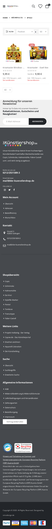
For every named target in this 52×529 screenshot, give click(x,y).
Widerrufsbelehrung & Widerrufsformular (22, 393)
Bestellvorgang (11, 412)
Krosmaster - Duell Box (37, 67)
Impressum (10, 417)
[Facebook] (14, 190)
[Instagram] (5, 190)
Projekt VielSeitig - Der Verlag (17, 332)
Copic (7, 281)
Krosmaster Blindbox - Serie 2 (14, 67)
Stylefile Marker (11, 300)
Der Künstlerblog (12, 351)
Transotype (10, 314)
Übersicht (9, 203)
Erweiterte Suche (12, 374)
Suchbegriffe (10, 370)
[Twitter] (9, 190)
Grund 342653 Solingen (13, 232)
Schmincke (9, 286)
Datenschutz (10, 407)
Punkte (11, 61)
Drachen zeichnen (12, 342)
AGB (7, 389)
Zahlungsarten (11, 403)
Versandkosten (9, 80)
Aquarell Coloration (13, 346)
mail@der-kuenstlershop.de (19, 244)
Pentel (7, 304)
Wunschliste (10, 217)
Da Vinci (8, 295)
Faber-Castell (10, 318)
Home (5, 18)
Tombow (8, 309)
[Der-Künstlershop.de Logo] (12, 6)
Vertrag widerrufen (15, 421)
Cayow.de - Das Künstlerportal (18, 337)
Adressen (9, 208)
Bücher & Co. (17, 17)
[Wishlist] (40, 6)
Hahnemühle (10, 290)
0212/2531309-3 (13, 238)
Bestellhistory (11, 213)
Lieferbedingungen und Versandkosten (21, 398)
